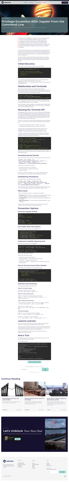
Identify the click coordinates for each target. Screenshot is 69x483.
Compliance (20, 465)
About (44, 2)
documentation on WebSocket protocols (38, 114)
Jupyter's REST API (41, 88)
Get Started (65, 2)
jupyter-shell (24, 341)
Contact (33, 468)
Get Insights (45, 369)
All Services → (20, 466)
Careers (33, 465)
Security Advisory (21, 463)
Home (33, 463)
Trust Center (49, 465)
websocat (22, 112)
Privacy (48, 463)
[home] (11, 2)
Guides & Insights (35, 464)
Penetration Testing (21, 464)
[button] (25, 3)
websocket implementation (41, 117)
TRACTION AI (38, 2)
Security (48, 464)
